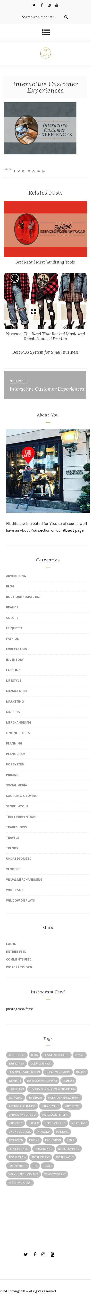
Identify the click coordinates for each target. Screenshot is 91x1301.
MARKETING (15, 701)
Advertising (16, 576)
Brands (12, 607)
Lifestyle (13, 681)
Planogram (15, 754)
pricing (34, 1140)
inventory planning (22, 1106)
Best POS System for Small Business (45, 352)
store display (41, 1157)
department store (58, 1072)
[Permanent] (45, 255)
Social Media (16, 785)
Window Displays (20, 900)
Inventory (15, 660)
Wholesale (15, 890)
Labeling (13, 670)
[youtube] (56, 5)
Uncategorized (19, 859)
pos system (15, 1140)
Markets (13, 712)
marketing (15, 1123)
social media (17, 1157)
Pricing (12, 775)
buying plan (16, 1063)
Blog (10, 586)
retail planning (68, 1148)
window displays (19, 1183)
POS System (15, 764)
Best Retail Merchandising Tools (45, 262)
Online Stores (18, 733)
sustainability (17, 1166)
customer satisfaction (24, 1072)
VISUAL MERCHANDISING (24, 879)
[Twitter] (34, 5)
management (50, 1106)
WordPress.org (19, 967)
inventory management (64, 1097)
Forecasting (16, 649)
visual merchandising (23, 1174)
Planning (14, 743)
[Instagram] (49, 5)
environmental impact (42, 1080)
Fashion (12, 639)
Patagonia (43, 1131)
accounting (16, 1055)
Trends (12, 848)
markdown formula (22, 1114)
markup (33, 1123)
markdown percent (55, 1114)
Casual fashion (40, 1063)
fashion (68, 1080)
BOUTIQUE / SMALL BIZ (23, 597)
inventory (35, 1097)
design (81, 1072)
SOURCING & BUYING (21, 796)
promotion (53, 1140)
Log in (11, 944)
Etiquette (14, 628)
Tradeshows (16, 827)
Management (17, 691)
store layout (65, 1157)
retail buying (43, 1148)
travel (47, 1166)
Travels (12, 838)
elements (14, 1080)
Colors (12, 618)
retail (70, 1140)
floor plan (16, 1089)
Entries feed (16, 952)
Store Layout (17, 806)
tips (35, 1166)
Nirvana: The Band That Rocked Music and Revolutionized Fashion (45, 336)
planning (62, 1131)
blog (34, 1055)
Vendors (13, 869)
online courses (19, 1131)
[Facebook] (41, 5)
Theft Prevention (21, 817)
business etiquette (56, 1055)
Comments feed (19, 959)
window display (55, 1174)
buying (79, 1055)
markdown (72, 1106)
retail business (18, 1148)
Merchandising (18, 722)
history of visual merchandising (52, 1089)
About (68, 530)
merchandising (55, 1123)
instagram (15, 1097)
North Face (79, 1123)
